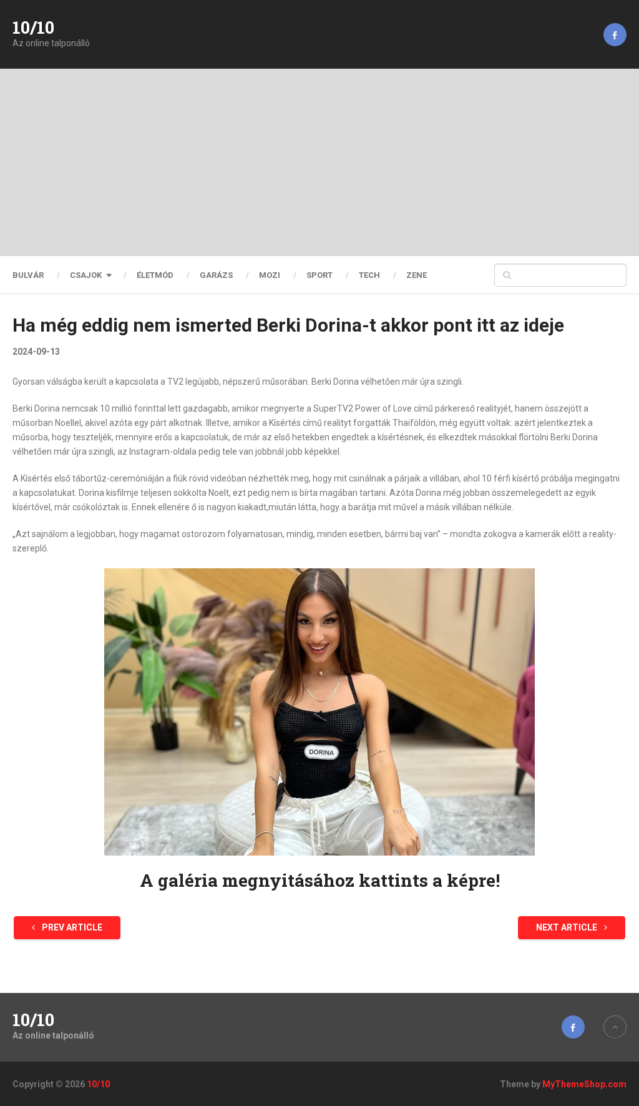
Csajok (86, 275)
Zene (416, 275)
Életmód (155, 275)
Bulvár (28, 275)
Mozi (269, 275)
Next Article (567, 927)
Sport (319, 275)
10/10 (33, 27)
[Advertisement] (319, 162)
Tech (369, 275)
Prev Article (71, 927)
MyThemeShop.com (584, 1084)
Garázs (216, 275)
